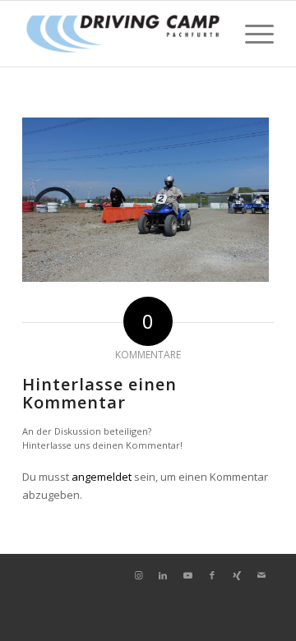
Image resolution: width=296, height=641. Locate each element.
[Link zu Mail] (261, 575)
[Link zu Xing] (236, 575)
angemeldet (102, 476)
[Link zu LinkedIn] (162, 575)
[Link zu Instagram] (138, 575)
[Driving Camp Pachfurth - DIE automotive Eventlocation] (123, 34)
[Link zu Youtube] (187, 575)
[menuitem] (251, 34)
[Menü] (251, 34)
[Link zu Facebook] (212, 575)
